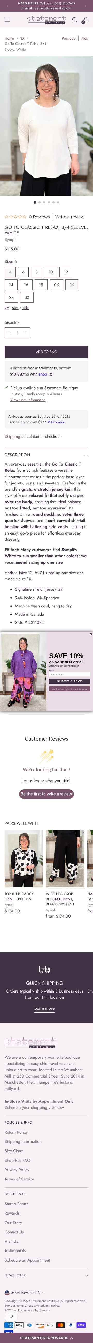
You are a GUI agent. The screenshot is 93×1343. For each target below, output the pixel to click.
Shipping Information (23, 1141)
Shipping (12, 436)
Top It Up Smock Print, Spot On (19, 896)
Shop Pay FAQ (17, 1160)
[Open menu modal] (7, 19)
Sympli (11, 239)
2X (11, 297)
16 (26, 285)
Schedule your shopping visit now (34, 1107)
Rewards (12, 1213)
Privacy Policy (17, 1170)
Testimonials (15, 1251)
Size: (11, 261)
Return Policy (16, 1132)
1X (72, 285)
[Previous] (7, 6)
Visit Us (11, 1241)
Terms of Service (19, 1179)
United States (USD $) (26, 1293)
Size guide (20, 307)
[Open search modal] (74, 19)
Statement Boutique (46, 1301)
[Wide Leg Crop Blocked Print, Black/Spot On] (65, 858)
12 (66, 272)
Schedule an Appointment (27, 1260)
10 (51, 272)
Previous (68, 38)
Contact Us (14, 1232)
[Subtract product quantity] (9, 333)
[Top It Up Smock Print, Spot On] (24, 858)
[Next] (85, 6)
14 (11, 285)
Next (84, 38)
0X (56, 285)
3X (22, 38)
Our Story (13, 1223)
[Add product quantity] (25, 333)
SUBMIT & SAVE (69, 681)
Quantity (12, 322)
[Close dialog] (91, 634)
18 (41, 285)
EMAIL (51, 670)
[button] (46, 1338)
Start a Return (16, 1204)
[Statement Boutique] (46, 20)
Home (9, 38)
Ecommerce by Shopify (34, 1310)
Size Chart (14, 1151)
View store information (28, 399)
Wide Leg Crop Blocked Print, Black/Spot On (60, 899)
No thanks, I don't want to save (69, 689)
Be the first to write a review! (46, 794)
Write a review (69, 217)
